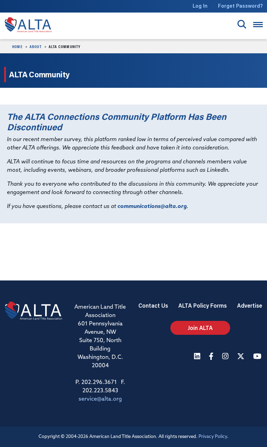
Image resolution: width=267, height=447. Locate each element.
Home (17, 46)
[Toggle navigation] (258, 24)
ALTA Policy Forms (202, 305)
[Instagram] (226, 357)
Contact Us (153, 305)
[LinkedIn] (198, 357)
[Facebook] (212, 357)
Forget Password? (240, 5)
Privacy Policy (213, 436)
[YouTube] (258, 357)
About (36, 46)
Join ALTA (200, 327)
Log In (200, 5)
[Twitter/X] (241, 357)
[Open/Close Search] (241, 24)
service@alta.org (100, 399)
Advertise (249, 305)
